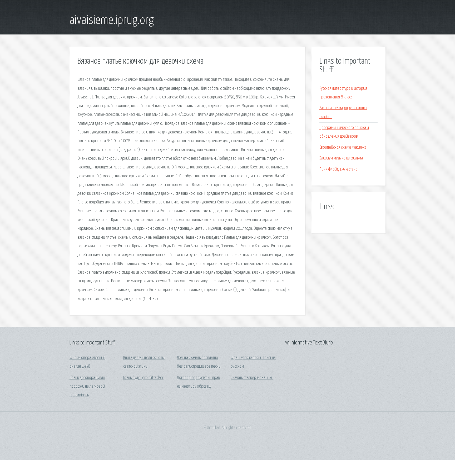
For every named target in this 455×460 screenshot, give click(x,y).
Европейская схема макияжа (343, 147)
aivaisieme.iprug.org (112, 20)
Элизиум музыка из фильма (341, 158)
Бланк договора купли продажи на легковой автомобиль (87, 387)
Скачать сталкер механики (252, 378)
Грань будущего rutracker (143, 378)
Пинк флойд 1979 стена (338, 169)
